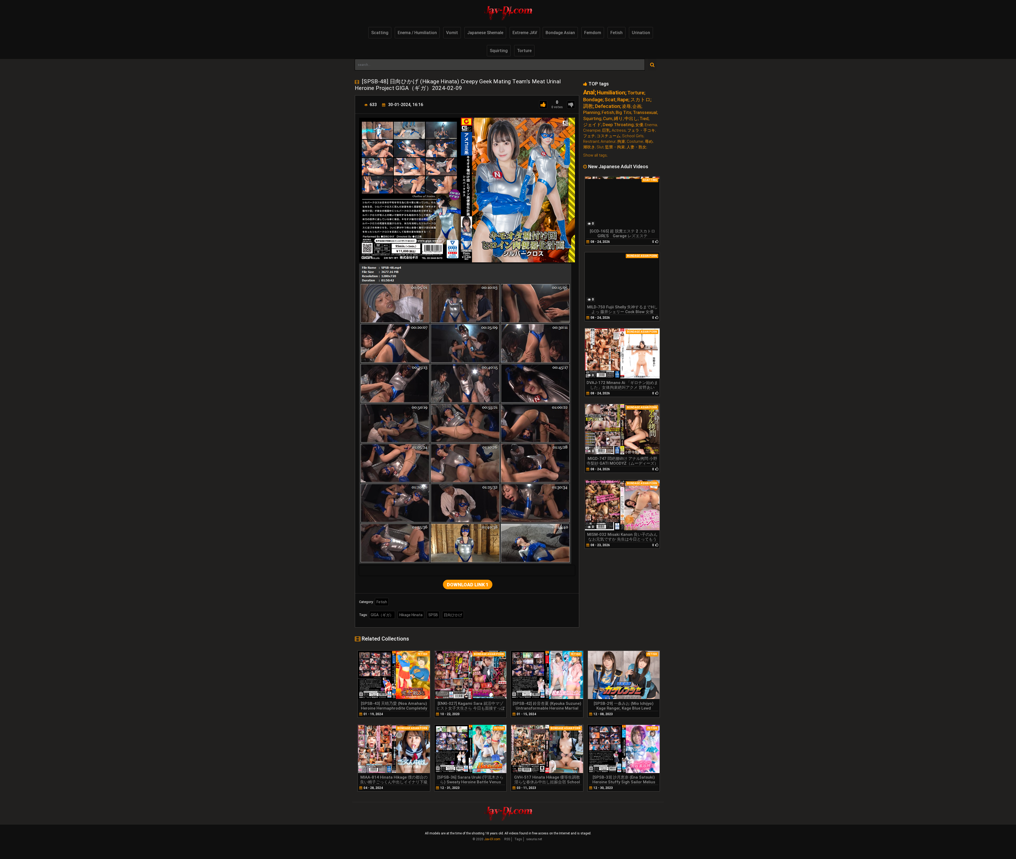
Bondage (593, 99)
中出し (631, 118)
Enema (651, 125)
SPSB (433, 615)
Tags (518, 839)
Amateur (608, 142)
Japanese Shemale (485, 32)
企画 (636, 106)
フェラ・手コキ (641, 130)
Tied (643, 118)
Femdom (592, 32)
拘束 (621, 142)
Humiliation (611, 92)
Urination (641, 32)
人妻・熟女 (636, 147)
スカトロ (640, 99)
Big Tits (623, 112)
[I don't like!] (571, 104)
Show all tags (595, 155)
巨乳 (606, 130)
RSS (507, 839)
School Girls (632, 136)
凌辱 (626, 106)
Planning (591, 112)
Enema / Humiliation (417, 32)
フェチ (589, 136)
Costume (635, 142)
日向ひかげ (453, 615)
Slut (600, 147)
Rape (622, 99)
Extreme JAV (524, 32)
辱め (649, 142)
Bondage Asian (560, 32)
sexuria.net (534, 839)
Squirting (499, 50)
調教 (588, 106)
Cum (607, 118)
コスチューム (608, 136)
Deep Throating (618, 124)
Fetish (616, 32)
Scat (610, 99)
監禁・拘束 (615, 147)
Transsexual (645, 112)
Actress (619, 130)
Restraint (591, 142)
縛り (618, 118)
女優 (639, 125)
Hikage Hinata (411, 615)
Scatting (379, 32)
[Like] (543, 104)
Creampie (592, 130)
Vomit (452, 32)
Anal (589, 92)
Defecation (607, 106)
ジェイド (592, 124)
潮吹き (589, 147)
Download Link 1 (467, 584)
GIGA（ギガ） (382, 615)
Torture (524, 50)
